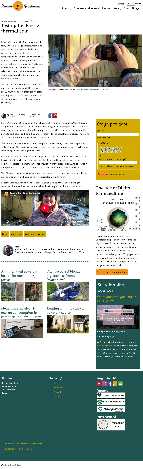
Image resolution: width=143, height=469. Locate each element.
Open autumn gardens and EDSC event (118, 299)
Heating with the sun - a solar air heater (65, 310)
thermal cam (6, 21)
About (66, 8)
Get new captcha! (100, 156)
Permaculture (111, 8)
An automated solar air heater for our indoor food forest (21, 275)
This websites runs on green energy (17, 448)
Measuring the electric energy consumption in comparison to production (21, 312)
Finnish (138, 3)
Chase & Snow (15, 465)
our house (25, 21)
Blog (126, 8)
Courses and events (86, 8)
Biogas (136, 8)
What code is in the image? (112, 159)
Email (100, 130)
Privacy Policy (59, 392)
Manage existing (117, 173)
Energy (33, 21)
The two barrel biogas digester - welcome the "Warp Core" (64, 275)
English (131, 3)
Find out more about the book (112, 272)
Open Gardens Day (107, 345)
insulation (16, 21)
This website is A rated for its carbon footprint (22, 443)
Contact (120, 4)
